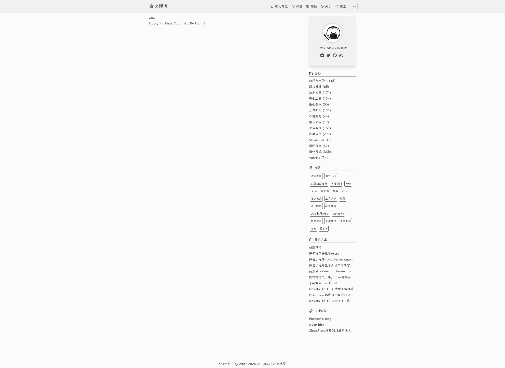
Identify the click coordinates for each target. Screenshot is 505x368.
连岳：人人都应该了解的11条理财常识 (332, 295)
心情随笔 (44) (319, 116)
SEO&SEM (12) (320, 140)
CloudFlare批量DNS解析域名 (330, 331)
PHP (348, 183)
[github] (335, 55)
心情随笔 (330, 206)
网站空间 (336, 183)
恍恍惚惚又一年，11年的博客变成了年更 (332, 277)
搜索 (342, 6)
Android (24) (318, 158)
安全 (313, 228)
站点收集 (316, 198)
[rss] (342, 55)
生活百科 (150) (320, 128)
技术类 (325, 191)
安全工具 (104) (320, 98)
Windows (338, 213)
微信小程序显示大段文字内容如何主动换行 (332, 265)
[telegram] (323, 55)
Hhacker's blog (320, 319)
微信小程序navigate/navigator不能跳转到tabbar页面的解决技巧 (332, 259)
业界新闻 (345, 221)
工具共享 (330, 198)
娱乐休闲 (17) (319, 122)
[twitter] (329, 55)
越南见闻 (315, 247)
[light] (354, 6)
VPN (344, 191)
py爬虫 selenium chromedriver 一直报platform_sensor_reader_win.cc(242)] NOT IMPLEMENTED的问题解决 (332, 271)
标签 (298, 6)
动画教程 (316, 176)
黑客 (335, 191)
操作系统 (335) (320, 152)
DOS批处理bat (320, 213)
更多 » (324, 228)
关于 (327, 6)
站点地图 (279, 364)
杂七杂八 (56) (319, 104)
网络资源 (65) (319, 87)
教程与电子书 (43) (322, 81)
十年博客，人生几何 (323, 283)
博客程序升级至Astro (324, 253)
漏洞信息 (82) (319, 146)
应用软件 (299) (320, 134)
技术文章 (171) (320, 92)
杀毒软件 (330, 221)
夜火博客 (158, 6)
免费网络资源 (319, 183)
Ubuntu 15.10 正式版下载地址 (331, 289)
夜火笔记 (281, 6)
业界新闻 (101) (320, 110)
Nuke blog (317, 325)
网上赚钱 (316, 206)
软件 (342, 198)
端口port (330, 176)
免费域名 (316, 221)
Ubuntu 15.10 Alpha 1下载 (329, 301)
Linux (314, 191)
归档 (313, 6)
